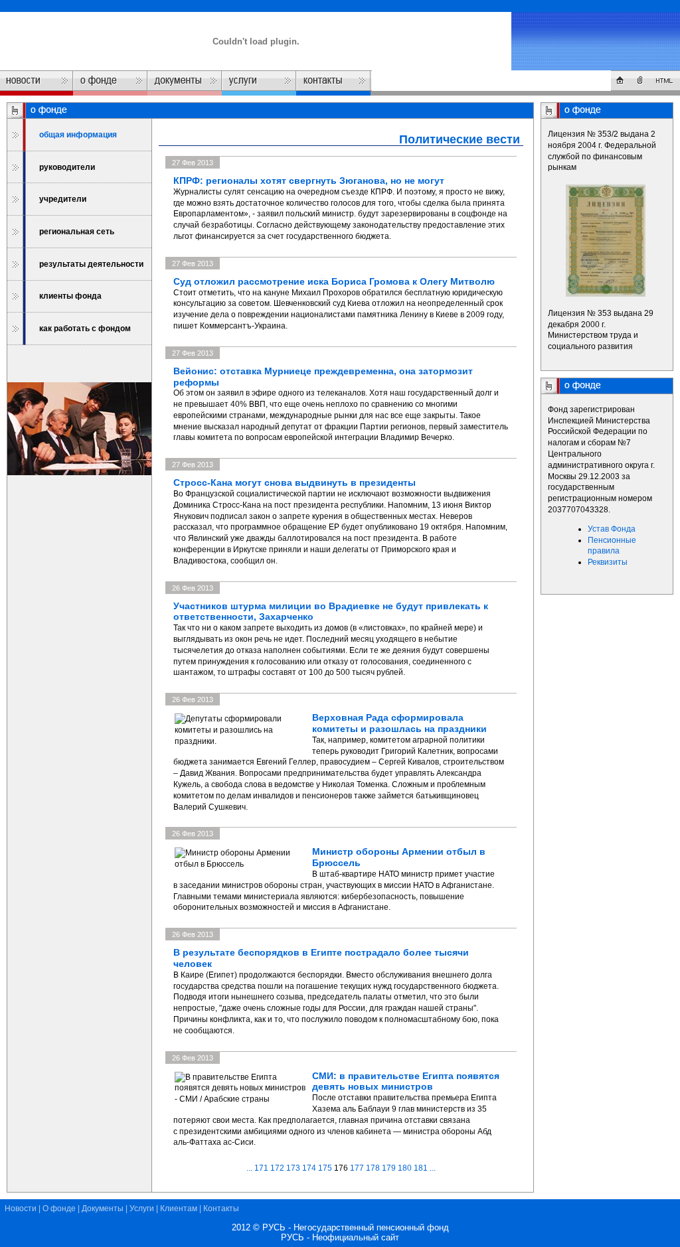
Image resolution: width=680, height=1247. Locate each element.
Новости (21, 1208)
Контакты (221, 1208)
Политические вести (459, 139)
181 (421, 1168)
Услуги (141, 1208)
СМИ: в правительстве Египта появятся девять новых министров (405, 1081)
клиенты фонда (70, 296)
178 (373, 1168)
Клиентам (178, 1208)
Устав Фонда (612, 529)
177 (357, 1168)
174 (309, 1168)
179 (389, 1168)
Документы (103, 1208)
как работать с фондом (85, 328)
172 (277, 1168)
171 (261, 1168)
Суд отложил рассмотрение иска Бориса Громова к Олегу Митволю (334, 281)
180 (405, 1168)
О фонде (59, 1208)
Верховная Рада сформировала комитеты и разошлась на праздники (399, 723)
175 (325, 1168)
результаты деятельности (91, 264)
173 (293, 1168)
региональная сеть (76, 231)
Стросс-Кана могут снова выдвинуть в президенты (294, 482)
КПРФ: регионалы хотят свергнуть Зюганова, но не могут (308, 180)
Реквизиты (608, 562)
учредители (62, 199)
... (250, 1168)
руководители (67, 167)
